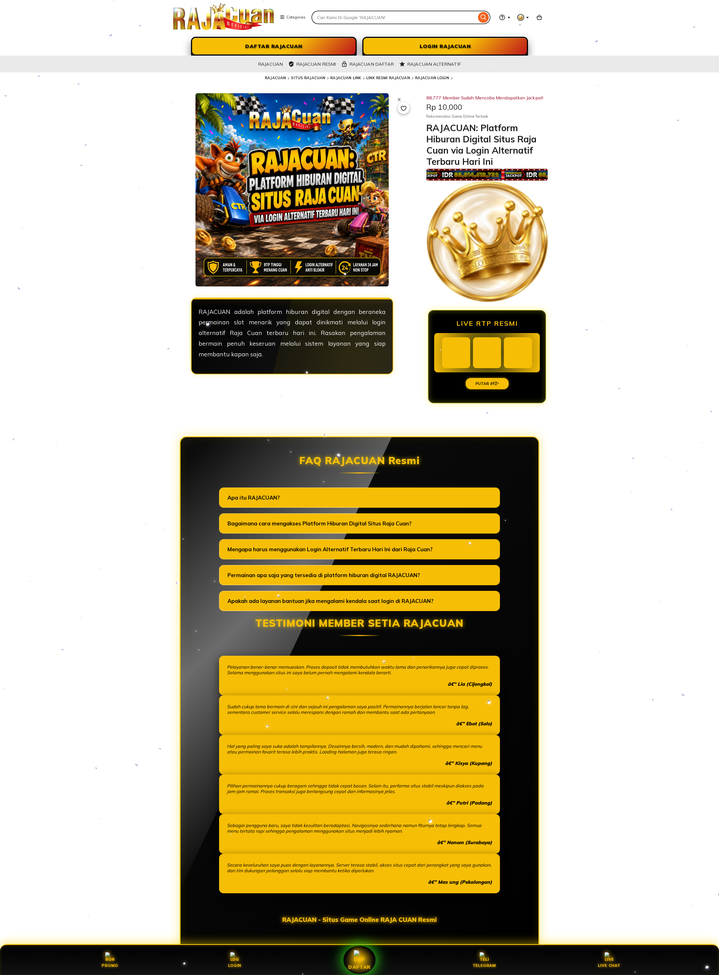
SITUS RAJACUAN (308, 78)
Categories (296, 17)
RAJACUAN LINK (345, 78)
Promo (110, 965)
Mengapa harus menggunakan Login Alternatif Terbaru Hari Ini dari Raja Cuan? (330, 549)
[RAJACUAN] (223, 28)
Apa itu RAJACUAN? (253, 497)
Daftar (359, 967)
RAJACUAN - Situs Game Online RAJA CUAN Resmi (359, 920)
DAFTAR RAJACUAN (273, 46)
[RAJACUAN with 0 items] (539, 17)
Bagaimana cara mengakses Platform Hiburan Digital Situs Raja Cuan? (319, 523)
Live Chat (609, 965)
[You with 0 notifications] (523, 17)
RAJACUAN (275, 78)
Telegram (484, 965)
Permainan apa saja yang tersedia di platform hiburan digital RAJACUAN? (323, 575)
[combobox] (394, 17)
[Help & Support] (504, 17)
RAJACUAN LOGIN (432, 78)
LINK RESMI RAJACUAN (388, 78)
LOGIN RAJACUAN (445, 46)
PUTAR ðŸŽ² (487, 383)
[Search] (483, 17)
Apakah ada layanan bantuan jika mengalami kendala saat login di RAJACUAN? (330, 601)
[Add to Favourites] (403, 108)
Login (234, 965)
